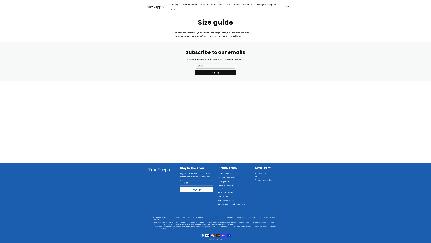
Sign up (215, 72)
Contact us (260, 173)
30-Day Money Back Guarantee (231, 204)
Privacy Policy (224, 196)
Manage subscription (227, 200)
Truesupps (218, 240)
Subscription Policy (226, 192)
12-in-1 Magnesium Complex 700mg (230, 186)
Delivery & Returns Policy (229, 178)
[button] (287, 6)
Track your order (225, 181)
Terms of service (225, 173)
